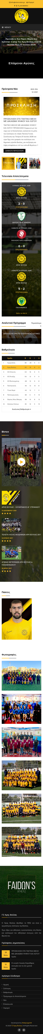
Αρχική (6, 984)
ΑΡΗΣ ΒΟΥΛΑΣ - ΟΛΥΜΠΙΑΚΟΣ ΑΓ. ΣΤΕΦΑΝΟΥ (21, 507)
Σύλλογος (7, 988)
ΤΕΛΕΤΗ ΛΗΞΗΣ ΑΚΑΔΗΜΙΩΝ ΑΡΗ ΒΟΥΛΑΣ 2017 (21, 534)
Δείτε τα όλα (21, 313)
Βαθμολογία (7, 992)
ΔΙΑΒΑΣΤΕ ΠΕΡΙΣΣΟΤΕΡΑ (14, 151)
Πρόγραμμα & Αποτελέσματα (14, 996)
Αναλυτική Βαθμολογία (21, 409)
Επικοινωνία (8, 1004)
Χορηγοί (31, 2)
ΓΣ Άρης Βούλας (16, 1026)
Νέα (4, 1000)
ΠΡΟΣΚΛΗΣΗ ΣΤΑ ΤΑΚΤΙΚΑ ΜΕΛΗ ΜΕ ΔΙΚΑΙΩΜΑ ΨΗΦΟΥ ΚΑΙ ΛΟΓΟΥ (20, 120)
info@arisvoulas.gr (18, 2)
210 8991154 (23, 6)
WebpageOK (27, 1023)
